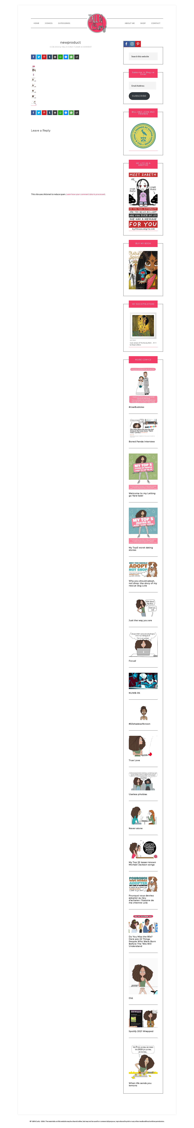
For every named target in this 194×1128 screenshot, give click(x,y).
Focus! (132, 661)
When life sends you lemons (140, 1084)
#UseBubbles (136, 407)
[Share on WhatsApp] (60, 57)
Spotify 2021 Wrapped (141, 1031)
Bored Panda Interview (142, 441)
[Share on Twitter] (38, 57)
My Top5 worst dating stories (141, 548)
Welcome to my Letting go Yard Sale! (142, 494)
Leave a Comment (83, 47)
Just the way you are (140, 620)
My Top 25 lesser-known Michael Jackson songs (142, 863)
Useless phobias (138, 794)
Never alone (136, 828)
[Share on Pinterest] (44, 57)
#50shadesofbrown (139, 724)
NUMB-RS (134, 693)
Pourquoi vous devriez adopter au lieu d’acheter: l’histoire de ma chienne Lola (141, 899)
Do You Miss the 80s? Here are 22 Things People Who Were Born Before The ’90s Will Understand (142, 941)
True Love (134, 760)
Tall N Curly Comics (97, 23)
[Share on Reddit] (76, 57)
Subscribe (139, 96)
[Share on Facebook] (33, 57)
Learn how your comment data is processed (85, 194)
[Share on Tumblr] (49, 57)
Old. (131, 998)
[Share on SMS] (71, 57)
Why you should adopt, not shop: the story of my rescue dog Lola (143, 583)
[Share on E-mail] (55, 57)
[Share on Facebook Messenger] (65, 57)
